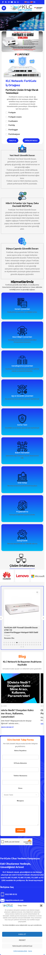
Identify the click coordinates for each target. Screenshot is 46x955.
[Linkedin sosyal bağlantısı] (15, 2)
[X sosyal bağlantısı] (5, 2)
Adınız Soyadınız (20, 747)
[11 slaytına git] (25, 642)
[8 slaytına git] (19, 642)
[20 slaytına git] (6, 644)
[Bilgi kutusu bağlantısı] (22, 166)
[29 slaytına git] (25, 644)
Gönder (20, 827)
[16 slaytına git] (36, 642)
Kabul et (22, 934)
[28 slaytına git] (23, 644)
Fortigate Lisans (15, 117)
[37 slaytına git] (21, 646)
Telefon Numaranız (20, 772)
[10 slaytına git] (23, 642)
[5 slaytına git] (12, 642)
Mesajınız (20, 797)
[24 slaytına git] (14, 644)
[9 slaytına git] (21, 642)
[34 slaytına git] (36, 644)
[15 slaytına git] (34, 642)
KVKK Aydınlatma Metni (20, 951)
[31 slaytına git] (29, 644)
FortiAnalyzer (14, 134)
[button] (41, 905)
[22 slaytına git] (10, 644)
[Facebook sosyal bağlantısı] (3, 2)
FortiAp (11, 125)
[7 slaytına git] (16, 642)
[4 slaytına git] (10, 642)
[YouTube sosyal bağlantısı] (12, 2)
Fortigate (12, 113)
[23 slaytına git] (12, 644)
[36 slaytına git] (40, 644)
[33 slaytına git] (34, 644)
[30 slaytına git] (27, 644)
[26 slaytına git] (19, 644)
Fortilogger (13, 130)
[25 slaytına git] (16, 644)
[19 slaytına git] (4, 644)
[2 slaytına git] (6, 642)
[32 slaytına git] (31, 644)
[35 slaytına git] (38, 644)
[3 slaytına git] (8, 642)
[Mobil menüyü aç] (4, 8)
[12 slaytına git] (27, 642)
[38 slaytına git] (23, 646)
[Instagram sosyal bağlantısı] (8, 2)
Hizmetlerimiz (22, 282)
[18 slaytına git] (40, 642)
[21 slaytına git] (8, 644)
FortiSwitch (13, 121)
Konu (20, 785)
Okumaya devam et (9, 724)
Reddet (22, 940)
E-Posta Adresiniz (20, 760)
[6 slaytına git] (14, 642)
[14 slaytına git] (31, 642)
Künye (30, 951)
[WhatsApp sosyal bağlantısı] (17, 2)
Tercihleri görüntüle (22, 946)
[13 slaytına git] (29, 642)
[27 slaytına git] (21, 644)
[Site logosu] (21, 8)
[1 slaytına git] (4, 642)
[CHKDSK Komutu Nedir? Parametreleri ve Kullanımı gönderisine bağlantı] (22, 688)
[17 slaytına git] (38, 642)
